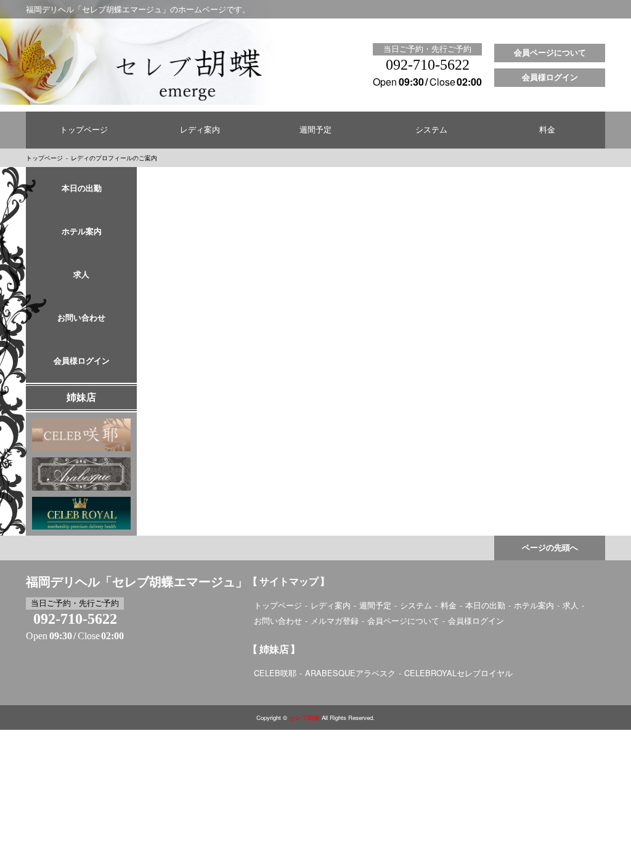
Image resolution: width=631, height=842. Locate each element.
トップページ (84, 130)
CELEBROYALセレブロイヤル (458, 673)
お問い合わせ (81, 318)
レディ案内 (200, 130)
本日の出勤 (82, 188)
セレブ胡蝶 (304, 717)
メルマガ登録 (335, 620)
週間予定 (315, 130)
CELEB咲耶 (275, 673)
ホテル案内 (82, 231)
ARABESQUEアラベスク (350, 673)
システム (431, 130)
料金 (547, 130)
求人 (81, 275)
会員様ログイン (550, 77)
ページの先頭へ (550, 548)
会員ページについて (550, 53)
